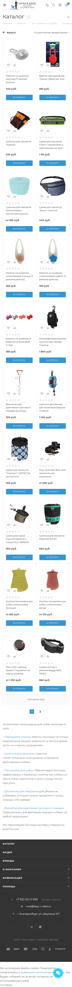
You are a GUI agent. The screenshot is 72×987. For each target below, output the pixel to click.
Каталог (9, 843)
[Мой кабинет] (59, 5)
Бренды (8, 860)
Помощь (9, 886)
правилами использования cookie (43, 972)
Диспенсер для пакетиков (21, 791)
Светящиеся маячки (17, 736)
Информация (12, 878)
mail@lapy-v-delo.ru (38, 906)
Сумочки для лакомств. (19, 753)
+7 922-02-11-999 (27, 899)
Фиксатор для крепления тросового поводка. (34, 808)
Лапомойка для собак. (19, 770)
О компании (12, 869)
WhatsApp (40, 927)
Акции (7, 852)
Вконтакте (31, 927)
